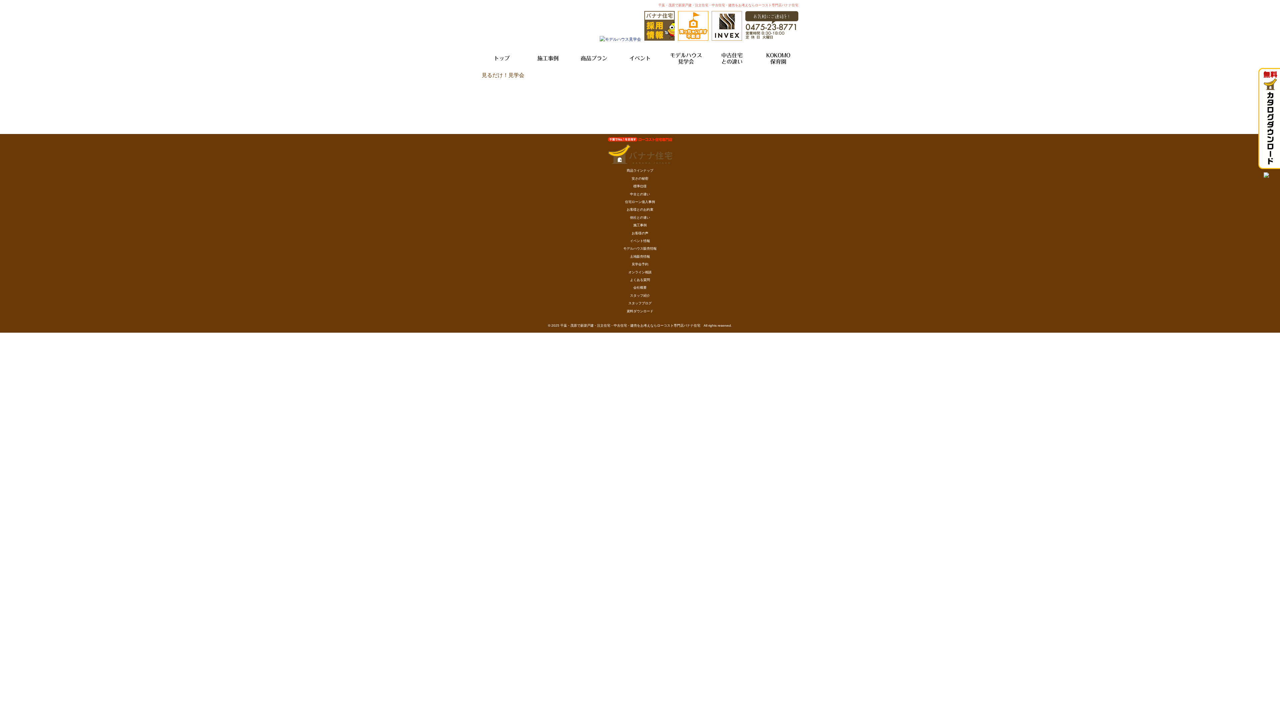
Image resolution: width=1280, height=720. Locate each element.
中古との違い (640, 194)
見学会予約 (640, 264)
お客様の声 (640, 233)
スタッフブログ (640, 303)
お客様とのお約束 (640, 209)
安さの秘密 (640, 178)
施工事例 (548, 58)
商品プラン (594, 58)
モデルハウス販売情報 (640, 248)
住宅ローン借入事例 (640, 202)
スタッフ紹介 (640, 295)
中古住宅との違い (732, 58)
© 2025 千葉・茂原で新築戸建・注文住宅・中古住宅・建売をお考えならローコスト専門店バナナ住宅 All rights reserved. (640, 325)
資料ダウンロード (640, 311)
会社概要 (640, 287)
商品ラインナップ (640, 170)
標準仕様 (640, 186)
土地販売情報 (640, 256)
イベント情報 (640, 241)
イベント (640, 58)
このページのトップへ (781, 82)
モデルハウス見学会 (686, 58)
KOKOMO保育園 (778, 58)
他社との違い (640, 217)
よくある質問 (640, 280)
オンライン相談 (640, 272)
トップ (502, 58)
